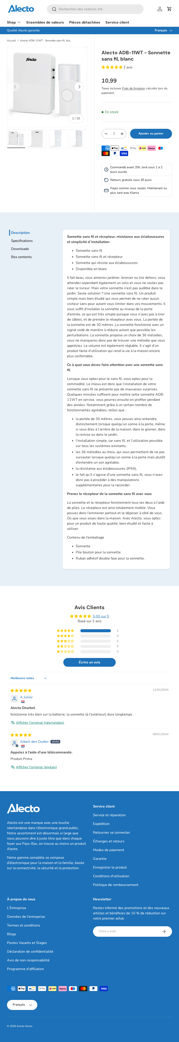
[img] (20, 690)
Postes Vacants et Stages (27, 942)
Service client (117, 22)
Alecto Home (24, 1026)
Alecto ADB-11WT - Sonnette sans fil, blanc (46, 40)
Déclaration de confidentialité (30, 951)
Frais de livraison (133, 88)
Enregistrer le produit (110, 867)
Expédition (101, 823)
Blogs (11, 934)
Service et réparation (109, 815)
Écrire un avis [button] (89, 662)
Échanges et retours (108, 841)
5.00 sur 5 (101, 616)
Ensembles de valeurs (45, 22)
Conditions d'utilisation (111, 876)
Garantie (100, 858)
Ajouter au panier (151, 133)
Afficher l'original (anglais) (36, 767)
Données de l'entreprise (26, 916)
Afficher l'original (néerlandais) (40, 722)
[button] (169, 9)
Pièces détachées (84, 22)
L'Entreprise (16, 908)
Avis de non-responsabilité (28, 960)
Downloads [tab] (20, 248)
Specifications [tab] (22, 240)
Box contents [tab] (21, 257)
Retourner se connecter (111, 832)
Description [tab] (20, 232)
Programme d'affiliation (25, 969)
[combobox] (95, 9)
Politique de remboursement (115, 884)
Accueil (11, 40)
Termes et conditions (23, 925)
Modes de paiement (108, 850)
